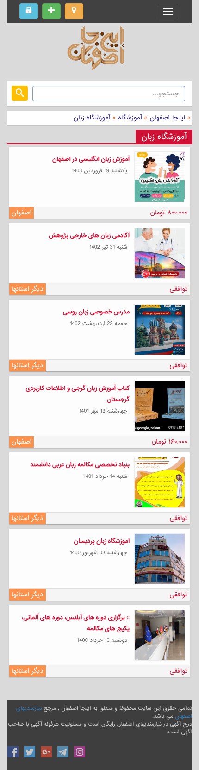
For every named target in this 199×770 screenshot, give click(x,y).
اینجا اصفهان (167, 118)
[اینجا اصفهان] (99, 50)
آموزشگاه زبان (92, 118)
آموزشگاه (129, 118)
